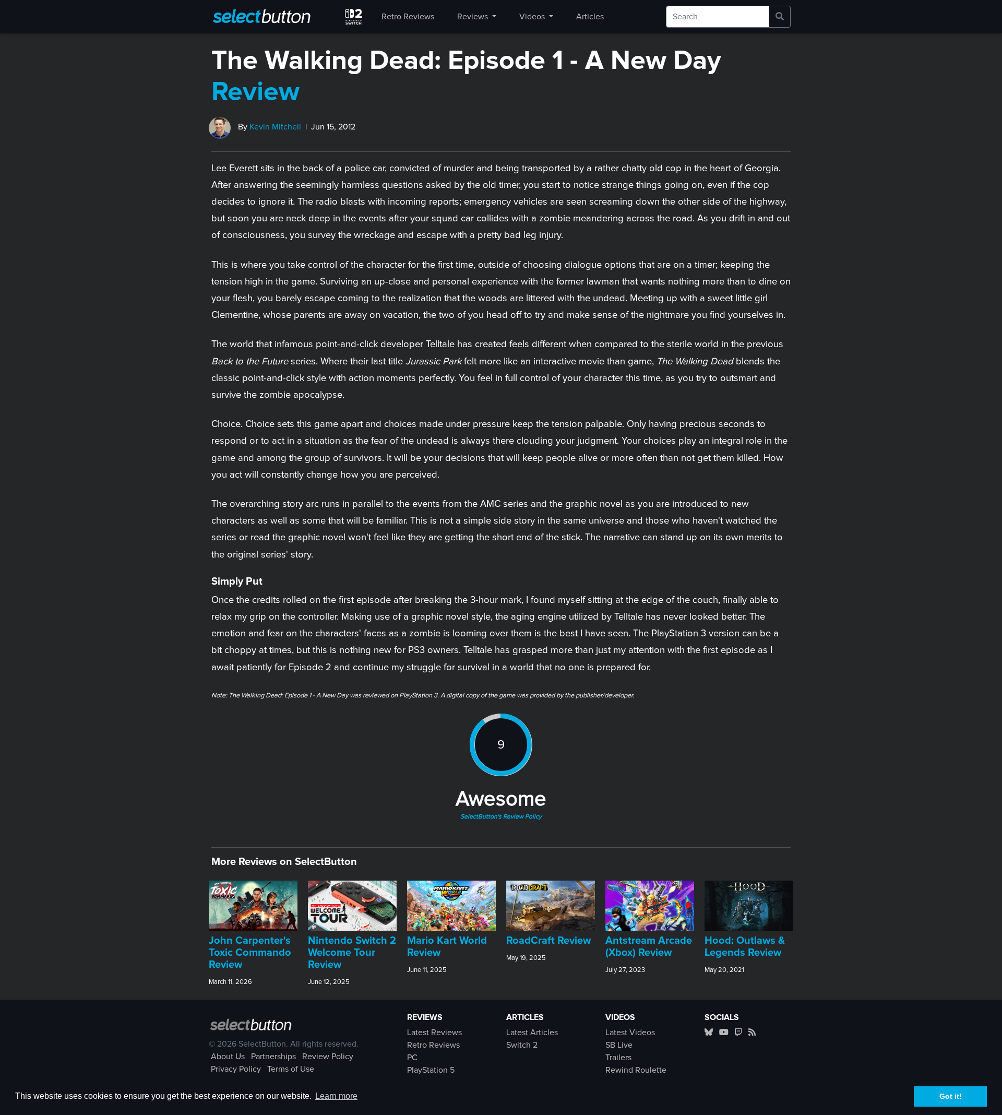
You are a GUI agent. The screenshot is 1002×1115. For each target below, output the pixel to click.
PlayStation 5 (431, 1070)
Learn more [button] (336, 1096)
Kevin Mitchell (275, 127)
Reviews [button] (473, 17)
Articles (590, 17)
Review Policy (327, 1056)
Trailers (618, 1057)
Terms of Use (290, 1069)
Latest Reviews (434, 1032)
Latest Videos (630, 1032)
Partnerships (273, 1056)
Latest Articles (532, 1032)
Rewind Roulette (635, 1070)
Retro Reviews (407, 17)
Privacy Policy (236, 1069)
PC (412, 1057)
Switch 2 (522, 1045)
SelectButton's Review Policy (501, 817)
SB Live (619, 1045)
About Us (228, 1056)
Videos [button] (533, 17)
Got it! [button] (950, 1096)
